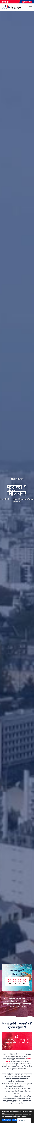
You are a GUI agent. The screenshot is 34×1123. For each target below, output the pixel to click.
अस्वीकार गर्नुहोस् (17, 1120)
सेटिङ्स (15, 1116)
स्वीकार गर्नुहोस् (6, 1120)
